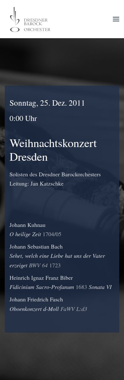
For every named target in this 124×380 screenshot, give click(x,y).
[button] (116, 19)
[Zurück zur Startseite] (31, 19)
